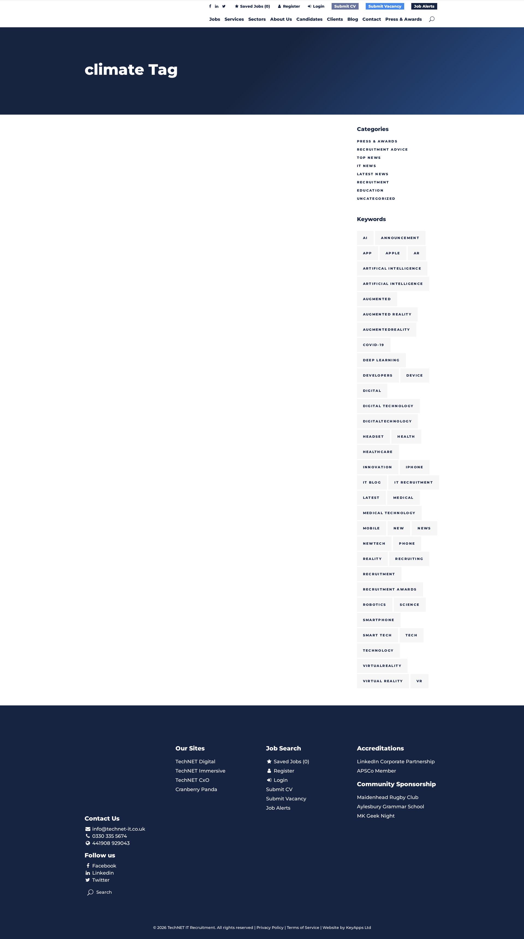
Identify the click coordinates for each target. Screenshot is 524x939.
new (399, 528)
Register (291, 6)
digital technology (388, 406)
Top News (369, 158)
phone (407, 543)
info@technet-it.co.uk (118, 829)
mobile (371, 528)
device (414, 375)
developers (378, 375)
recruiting (409, 559)
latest (371, 498)
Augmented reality (387, 314)
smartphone (379, 620)
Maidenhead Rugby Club (387, 797)
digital (372, 391)
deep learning (381, 360)
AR (417, 253)
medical (403, 498)
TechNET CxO (192, 780)
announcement (400, 238)
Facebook (104, 866)
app (367, 253)
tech (412, 635)
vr (419, 681)
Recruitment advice (382, 149)
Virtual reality (383, 681)
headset (373, 436)
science (410, 605)
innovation (377, 467)
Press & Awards (377, 141)
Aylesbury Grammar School (390, 807)
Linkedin (103, 873)
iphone (415, 467)
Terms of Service (303, 927)
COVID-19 (374, 345)
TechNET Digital (195, 762)
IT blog (372, 482)
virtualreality (382, 666)
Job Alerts (424, 6)
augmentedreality (386, 329)
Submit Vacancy (384, 6)
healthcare (378, 452)
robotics (374, 605)
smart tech (377, 635)
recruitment (379, 574)
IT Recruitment (413, 482)
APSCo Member (376, 771)
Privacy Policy (270, 927)
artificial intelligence (393, 284)
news (424, 528)
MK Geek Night (376, 816)
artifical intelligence (392, 268)
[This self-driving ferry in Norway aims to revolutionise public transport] (126, 167)
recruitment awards (390, 589)
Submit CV (345, 6)
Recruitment (373, 182)
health (406, 436)
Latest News (373, 174)
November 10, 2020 (105, 219)
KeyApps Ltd (358, 927)
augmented (377, 299)
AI (365, 238)
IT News (367, 166)
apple (393, 253)
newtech (374, 543)
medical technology (389, 513)
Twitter (100, 880)
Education (370, 190)
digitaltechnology (387, 421)
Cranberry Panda (196, 789)
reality (372, 559)
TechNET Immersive (200, 771)
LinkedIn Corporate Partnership (396, 762)
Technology (378, 650)
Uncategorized (376, 198)
